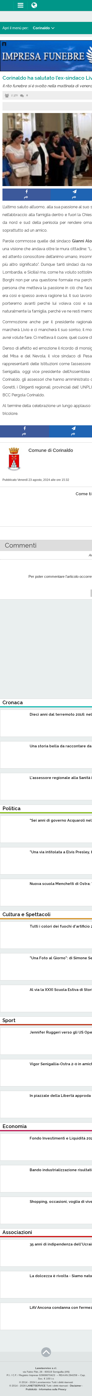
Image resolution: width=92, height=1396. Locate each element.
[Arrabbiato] (24, 509)
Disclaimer (75, 1385)
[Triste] (74, 509)
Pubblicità (31, 1389)
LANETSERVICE (36, 1385)
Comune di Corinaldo (50, 450)
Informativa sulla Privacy (52, 1389)
